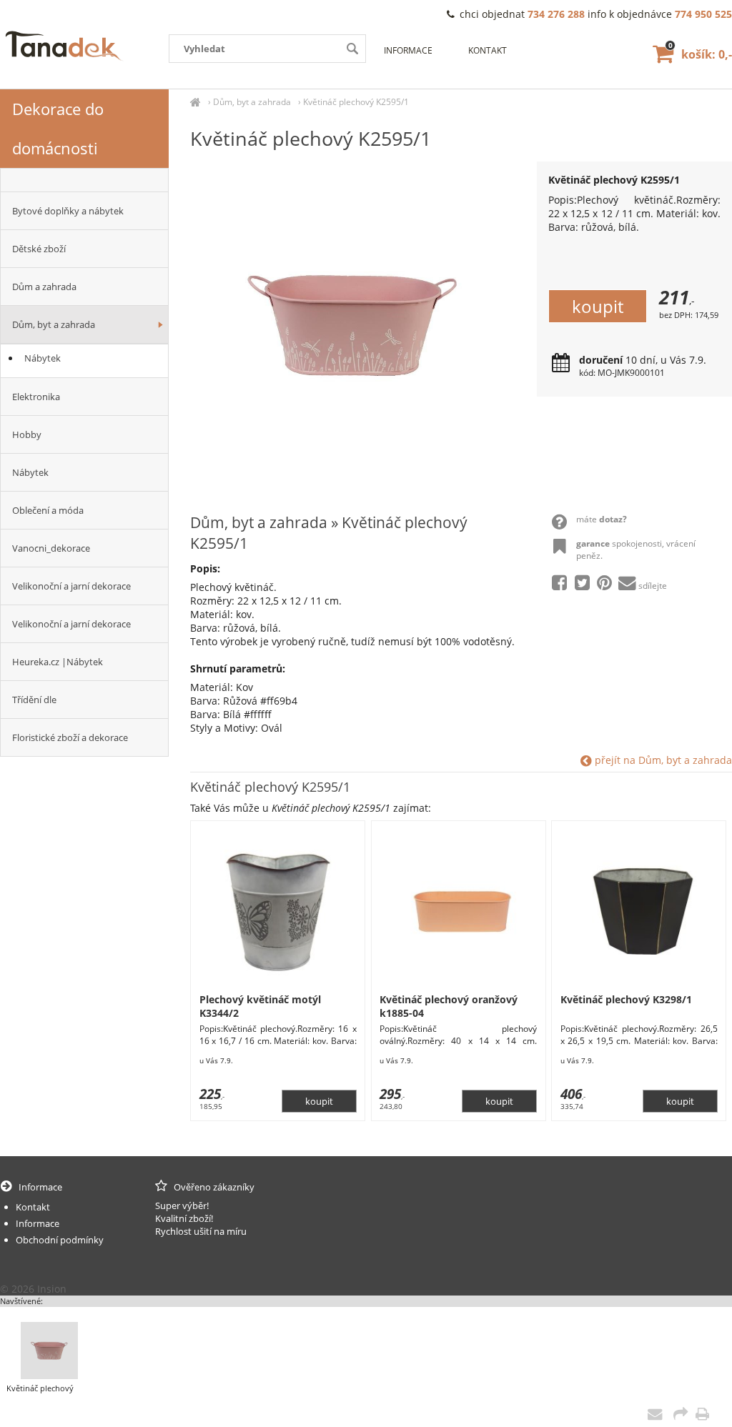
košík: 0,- (700, 54)
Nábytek (42, 358)
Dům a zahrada (44, 286)
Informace (408, 50)
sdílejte (652, 586)
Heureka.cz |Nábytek (57, 661)
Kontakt (487, 50)
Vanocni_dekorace (51, 548)
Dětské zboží (39, 248)
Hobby (26, 434)
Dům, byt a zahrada (252, 102)
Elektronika (36, 396)
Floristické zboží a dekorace (70, 737)
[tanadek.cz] (195, 102)
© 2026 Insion (33, 1289)
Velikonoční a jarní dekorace (71, 586)
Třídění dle (34, 699)
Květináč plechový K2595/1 (356, 102)
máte (601, 519)
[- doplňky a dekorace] (84, 180)
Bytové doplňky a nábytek (68, 210)
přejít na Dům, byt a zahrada (662, 760)
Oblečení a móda (48, 510)
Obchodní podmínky (60, 1239)
